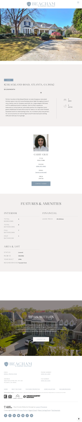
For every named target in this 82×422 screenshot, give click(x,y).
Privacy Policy (23, 410)
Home (6, 389)
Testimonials (55, 410)
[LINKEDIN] (14, 415)
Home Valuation (49, 389)
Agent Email (33, 410)
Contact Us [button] (41, 339)
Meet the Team (16, 389)
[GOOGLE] (31, 415)
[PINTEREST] (23, 415)
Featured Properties (33, 389)
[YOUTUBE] (18, 415)
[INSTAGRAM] (10, 415)
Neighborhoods (65, 389)
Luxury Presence (41, 407)
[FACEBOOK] (5, 415)
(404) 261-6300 (45, 374)
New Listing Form (44, 410)
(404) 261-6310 (45, 380)
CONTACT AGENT (41, 183)
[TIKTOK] (27, 415)
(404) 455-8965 (41, 166)
